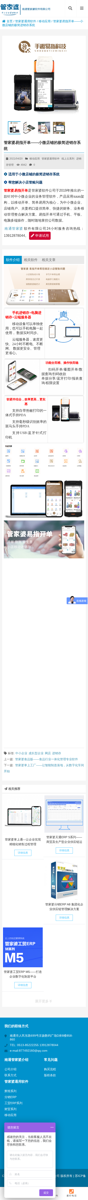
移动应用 (45, 21)
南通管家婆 (13, 228)
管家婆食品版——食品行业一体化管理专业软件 (46, 759)
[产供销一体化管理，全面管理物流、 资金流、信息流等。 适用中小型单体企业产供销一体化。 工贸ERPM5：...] (23, 947)
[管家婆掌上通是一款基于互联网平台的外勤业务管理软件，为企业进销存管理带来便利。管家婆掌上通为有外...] (23, 815)
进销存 (56, 753)
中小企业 (21, 753)
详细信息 (23, 852)
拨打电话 (72, 1195)
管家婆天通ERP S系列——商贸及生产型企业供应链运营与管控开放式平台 (64, 841)
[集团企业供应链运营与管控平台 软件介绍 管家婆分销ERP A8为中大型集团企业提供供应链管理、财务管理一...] (64, 880)
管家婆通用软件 (25, 21)
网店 (48, 753)
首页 (10, 21)
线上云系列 (68, 158)
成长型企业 (36, 753)
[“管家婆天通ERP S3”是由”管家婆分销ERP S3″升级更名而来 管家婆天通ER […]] (64, 814)
